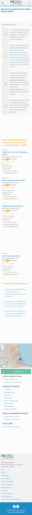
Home (2, 470)
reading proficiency (15, 64)
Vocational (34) (8, 404)
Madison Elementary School (18, 57)
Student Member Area (7, 482)
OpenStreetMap (28, 367)
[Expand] (2, 352)
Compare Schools (6, 488)
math (24, 62)
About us (3, 473)
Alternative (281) (9, 406)
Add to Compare (9, 162)
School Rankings (6, 479)
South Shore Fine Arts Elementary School (16, 51)
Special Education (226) (11, 401)
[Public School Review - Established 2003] (16, 3)
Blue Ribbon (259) (9, 392)
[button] (20, 359)
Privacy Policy (20, 512)
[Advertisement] (16, 240)
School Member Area (7, 493)
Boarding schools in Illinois (12, 419)
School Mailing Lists (7, 496)
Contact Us (4, 490)
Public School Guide (7, 485)
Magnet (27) (7, 395)
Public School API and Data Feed (10, 499)
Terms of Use (11, 512)
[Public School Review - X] (14, 506)
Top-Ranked (7, 390)
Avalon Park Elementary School (18, 53)
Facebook (17, 506)
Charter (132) (7, 398)
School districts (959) (10, 409)
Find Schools (5, 476)
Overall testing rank (15, 59)
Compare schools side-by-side (13, 382)
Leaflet (22, 367)
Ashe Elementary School (11, 256)
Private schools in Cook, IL (12, 417)
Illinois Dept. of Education (11, 427)
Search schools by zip (10, 379)
